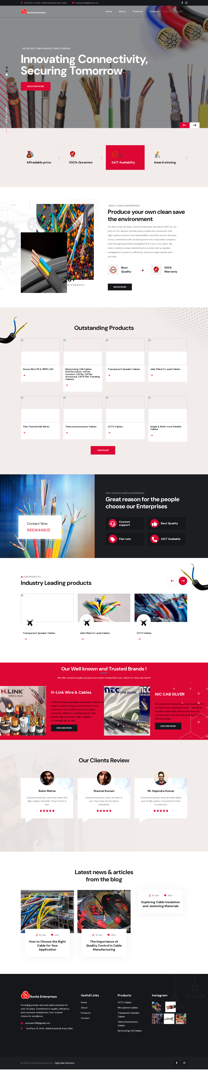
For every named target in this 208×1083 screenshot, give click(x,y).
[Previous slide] (195, 125)
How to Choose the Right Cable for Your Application (47, 946)
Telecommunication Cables (81, 426)
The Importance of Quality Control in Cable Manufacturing (104, 946)
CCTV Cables (115, 426)
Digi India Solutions (64, 1062)
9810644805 (38, 530)
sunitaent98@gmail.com (37, 1023)
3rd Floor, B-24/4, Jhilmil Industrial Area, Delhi (45, 3)
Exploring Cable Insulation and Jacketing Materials (160, 904)
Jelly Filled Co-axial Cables (165, 369)
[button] (7, 68)
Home (109, 11)
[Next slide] (185, 125)
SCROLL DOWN (6, 115)
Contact (154, 11)
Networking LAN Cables (130, 1030)
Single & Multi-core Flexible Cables (165, 428)
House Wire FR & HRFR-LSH (38, 369)
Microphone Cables (128, 1007)
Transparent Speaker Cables (124, 369)
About (122, 11)
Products (138, 11)
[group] (47, 620)
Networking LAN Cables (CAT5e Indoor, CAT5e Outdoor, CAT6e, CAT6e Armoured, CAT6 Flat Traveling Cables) (82, 374)
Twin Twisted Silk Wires (36, 426)
